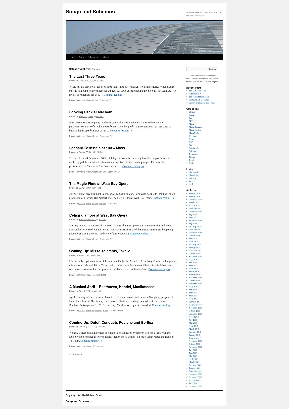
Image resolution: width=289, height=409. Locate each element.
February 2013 (195, 244)
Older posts (75, 354)
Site (190, 145)
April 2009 (193, 359)
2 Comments (98, 346)
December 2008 (195, 371)
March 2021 (194, 202)
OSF (191, 142)
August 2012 (194, 259)
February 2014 (195, 226)
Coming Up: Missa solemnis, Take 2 (99, 250)
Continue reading (114, 94)
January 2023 (194, 196)
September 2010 (195, 313)
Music (106, 57)
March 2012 (194, 271)
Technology (193, 154)
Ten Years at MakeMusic (199, 96)
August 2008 (194, 380)
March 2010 (194, 328)
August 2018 (194, 205)
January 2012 (194, 274)
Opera (95, 100)
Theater (102, 171)
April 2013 (193, 241)
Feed (191, 184)
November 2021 (195, 199)
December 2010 (195, 304)
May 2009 (193, 356)
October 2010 (194, 310)
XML (191, 163)
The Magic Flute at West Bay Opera (99, 183)
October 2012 (194, 253)
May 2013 (193, 238)
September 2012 (195, 256)
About (81, 57)
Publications (94, 57)
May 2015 (193, 217)
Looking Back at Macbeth (90, 111)
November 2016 (195, 211)
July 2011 (193, 289)
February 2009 (195, 365)
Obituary (192, 135)
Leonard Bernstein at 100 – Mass (97, 147)
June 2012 (193, 265)
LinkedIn (192, 178)
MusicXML (97, 310)
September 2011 (195, 283)
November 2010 (195, 307)
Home (72, 57)
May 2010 (193, 322)
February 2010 (195, 331)
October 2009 (194, 344)
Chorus (81, 100)
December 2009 (195, 337)
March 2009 (194, 362)
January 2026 (194, 193)
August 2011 (194, 286)
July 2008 (193, 383)
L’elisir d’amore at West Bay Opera (98, 215)
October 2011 (194, 280)
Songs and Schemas (90, 11)
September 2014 (195, 220)
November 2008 (195, 374)
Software (192, 151)
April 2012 (193, 268)
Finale (191, 114)
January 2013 (194, 247)
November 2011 (195, 277)
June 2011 (193, 292)
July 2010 (193, 319)
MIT (191, 120)
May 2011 (193, 295)
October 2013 (194, 235)
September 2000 (195, 386)
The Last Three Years (87, 76)
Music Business (195, 126)
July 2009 (193, 350)
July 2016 (193, 214)
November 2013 (195, 232)
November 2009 (195, 340)
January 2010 (194, 334)
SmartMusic (194, 148)
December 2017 (195, 208)
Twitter (192, 181)
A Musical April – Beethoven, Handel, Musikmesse (111, 286)
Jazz (190, 117)
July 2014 (193, 223)
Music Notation (195, 129)
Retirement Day (195, 93)
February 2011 (195, 301)
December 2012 (195, 250)
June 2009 (193, 353)
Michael (100, 80)
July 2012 (193, 262)
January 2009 (194, 368)
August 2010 (194, 316)
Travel (105, 310)
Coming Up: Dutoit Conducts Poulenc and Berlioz (111, 322)
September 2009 (195, 347)
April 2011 (193, 298)
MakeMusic (194, 172)
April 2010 (193, 325)
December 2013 (195, 229)
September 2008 (195, 377)
